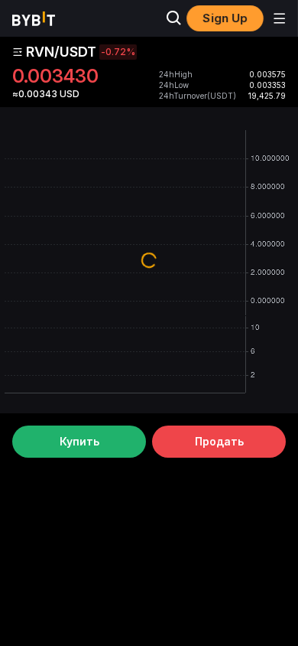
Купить (79, 441)
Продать (219, 441)
